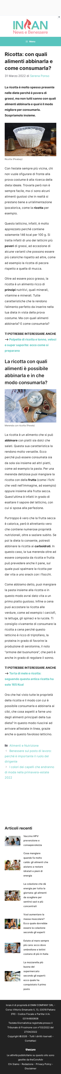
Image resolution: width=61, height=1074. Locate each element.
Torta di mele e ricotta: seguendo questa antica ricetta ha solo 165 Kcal (29, 679)
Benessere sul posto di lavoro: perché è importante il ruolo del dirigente (28, 756)
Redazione (27, 1064)
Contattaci (30, 1040)
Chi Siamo (13, 1064)
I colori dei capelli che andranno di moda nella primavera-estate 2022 (29, 772)
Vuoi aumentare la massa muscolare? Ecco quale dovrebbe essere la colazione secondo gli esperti (35, 923)
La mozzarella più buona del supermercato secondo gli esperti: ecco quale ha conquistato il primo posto (34, 976)
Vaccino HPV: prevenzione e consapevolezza (32, 840)
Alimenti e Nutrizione (24, 745)
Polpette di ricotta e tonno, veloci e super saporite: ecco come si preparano (30, 345)
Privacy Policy (43, 1064)
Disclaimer (30, 1068)
